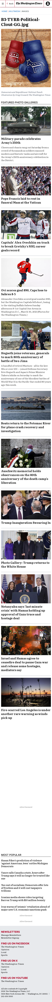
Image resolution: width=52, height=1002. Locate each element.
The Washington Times (12, 946)
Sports (4, 955)
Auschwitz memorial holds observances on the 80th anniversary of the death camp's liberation (24, 477)
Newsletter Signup (10, 937)
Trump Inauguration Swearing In (26, 522)
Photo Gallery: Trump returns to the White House (25, 564)
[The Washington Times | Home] (29, 3)
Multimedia (14, 11)
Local (3, 952)
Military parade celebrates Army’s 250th (21, 140)
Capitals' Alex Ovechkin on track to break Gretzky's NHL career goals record (25, 246)
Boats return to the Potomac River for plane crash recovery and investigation (26, 427)
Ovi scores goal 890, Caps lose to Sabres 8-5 (24, 292)
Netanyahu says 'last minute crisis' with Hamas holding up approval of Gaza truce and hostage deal (23, 612)
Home (4, 11)
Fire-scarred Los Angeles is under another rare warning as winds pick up (26, 714)
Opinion (5, 949)
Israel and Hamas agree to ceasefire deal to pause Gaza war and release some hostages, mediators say (24, 664)
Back (11, 3)
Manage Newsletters (11, 935)
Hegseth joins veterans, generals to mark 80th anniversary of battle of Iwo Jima (25, 357)
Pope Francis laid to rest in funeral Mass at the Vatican (21, 200)
